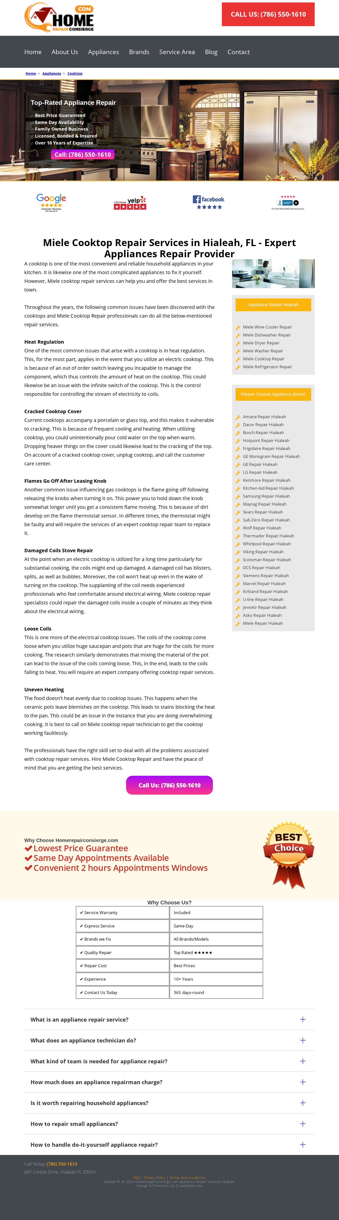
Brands (139, 51)
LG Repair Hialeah (260, 472)
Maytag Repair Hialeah (264, 504)
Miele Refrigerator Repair (267, 367)
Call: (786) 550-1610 (83, 154)
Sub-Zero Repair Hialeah (266, 520)
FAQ (136, 1177)
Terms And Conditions (188, 1177)
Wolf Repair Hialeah (262, 528)
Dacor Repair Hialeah (263, 424)
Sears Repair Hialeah (263, 512)
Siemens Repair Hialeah (266, 575)
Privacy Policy (155, 1177)
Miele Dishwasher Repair (267, 335)
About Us (65, 51)
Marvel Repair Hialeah (264, 583)
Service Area (177, 51)
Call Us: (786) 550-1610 (169, 785)
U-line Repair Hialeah (263, 599)
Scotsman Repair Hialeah (267, 559)
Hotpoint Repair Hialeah (266, 440)
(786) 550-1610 (283, 14)
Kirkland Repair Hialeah (265, 591)
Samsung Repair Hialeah (266, 496)
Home (33, 51)
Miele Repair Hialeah (263, 623)
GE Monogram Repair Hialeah (271, 456)
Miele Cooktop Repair (264, 359)
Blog (211, 51)
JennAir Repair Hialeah (264, 607)
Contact (239, 51)
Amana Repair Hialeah (264, 416)
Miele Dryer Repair (261, 343)
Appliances (103, 51)
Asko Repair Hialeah (262, 615)
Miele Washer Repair (263, 351)
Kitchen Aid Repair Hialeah (268, 488)
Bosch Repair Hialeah (263, 432)
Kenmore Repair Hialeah (266, 480)
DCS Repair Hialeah (261, 567)
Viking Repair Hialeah (263, 552)
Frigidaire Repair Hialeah (266, 448)
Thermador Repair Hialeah (268, 536)
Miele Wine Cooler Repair (267, 327)
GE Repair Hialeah (260, 464)
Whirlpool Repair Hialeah (267, 544)
